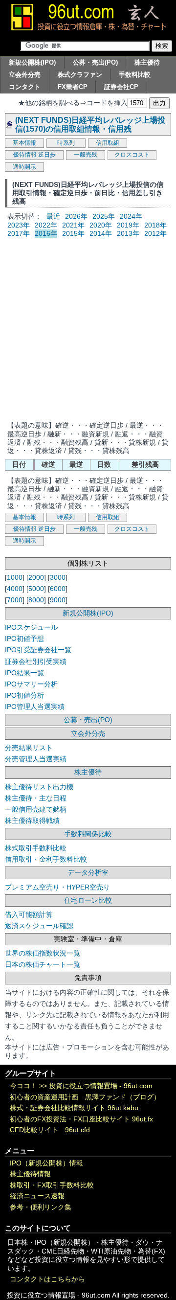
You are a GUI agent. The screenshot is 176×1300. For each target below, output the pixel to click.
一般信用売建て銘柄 (35, 809)
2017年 (18, 233)
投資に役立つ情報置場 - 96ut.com (101, 1086)
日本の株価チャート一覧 (42, 964)
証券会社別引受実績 (35, 661)
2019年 (128, 225)
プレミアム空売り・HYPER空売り (57, 887)
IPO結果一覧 (24, 673)
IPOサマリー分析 (31, 684)
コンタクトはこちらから (47, 1279)
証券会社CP (121, 87)
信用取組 (107, 143)
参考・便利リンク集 (40, 1207)
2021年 (73, 225)
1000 (14, 577)
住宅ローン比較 (88, 900)
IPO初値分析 (24, 695)
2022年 (46, 225)
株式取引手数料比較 (35, 848)
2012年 (155, 233)
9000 (58, 600)
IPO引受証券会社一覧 (38, 650)
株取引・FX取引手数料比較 (52, 1185)
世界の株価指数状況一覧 (42, 953)
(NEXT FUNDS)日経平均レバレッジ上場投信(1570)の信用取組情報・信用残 (90, 124)
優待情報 (25, 155)
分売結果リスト (29, 748)
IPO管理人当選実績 (35, 706)
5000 (36, 589)
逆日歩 (47, 155)
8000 (36, 600)
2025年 (103, 216)
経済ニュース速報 (37, 1196)
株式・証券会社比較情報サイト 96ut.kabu (74, 1108)
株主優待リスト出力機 (39, 787)
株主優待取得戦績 (32, 820)
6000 (58, 589)
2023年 (18, 225)
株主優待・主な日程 (35, 798)
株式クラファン (80, 74)
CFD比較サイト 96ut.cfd (50, 1130)
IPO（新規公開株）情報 (46, 1163)
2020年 (100, 225)
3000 (58, 577)
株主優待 (147, 62)
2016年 (46, 233)
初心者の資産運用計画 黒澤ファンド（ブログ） (85, 1097)
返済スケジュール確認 (39, 926)
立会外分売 (25, 74)
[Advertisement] (88, 328)
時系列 (66, 143)
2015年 (73, 233)
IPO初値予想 (24, 638)
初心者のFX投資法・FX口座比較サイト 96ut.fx (81, 1119)
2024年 (131, 216)
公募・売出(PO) (95, 62)
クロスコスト (132, 155)
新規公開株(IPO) (32, 62)
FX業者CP (73, 87)
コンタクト (25, 87)
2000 (36, 577)
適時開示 (24, 167)
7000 (14, 600)
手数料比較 (135, 74)
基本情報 (24, 143)
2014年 (100, 233)
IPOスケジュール (31, 627)
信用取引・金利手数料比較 (46, 859)
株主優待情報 (30, 1174)
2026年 (76, 216)
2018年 (155, 225)
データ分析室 (88, 872)
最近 (53, 216)
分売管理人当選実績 (35, 759)
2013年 (128, 233)
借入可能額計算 (29, 914)
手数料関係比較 (88, 834)
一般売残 (85, 155)
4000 (14, 589)
